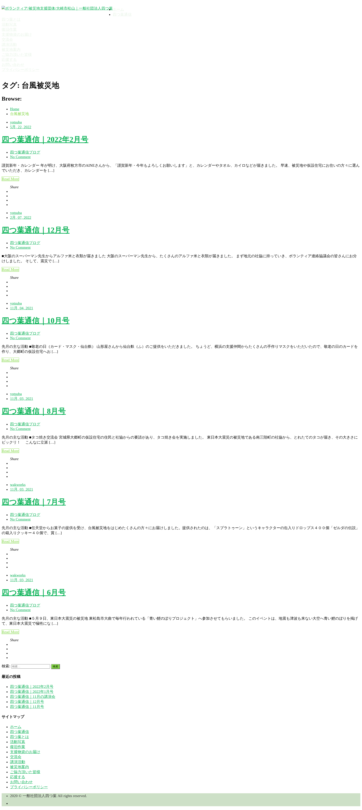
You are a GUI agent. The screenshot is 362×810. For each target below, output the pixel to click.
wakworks (18, 484)
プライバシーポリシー (20, 70)
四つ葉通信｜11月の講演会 (32, 697)
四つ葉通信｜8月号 (34, 411)
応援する (9, 60)
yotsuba (16, 122)
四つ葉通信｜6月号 (34, 592)
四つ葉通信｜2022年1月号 (31, 692)
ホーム (118, 9)
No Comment (20, 157)
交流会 (7, 39)
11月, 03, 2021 (21, 399)
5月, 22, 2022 (20, 127)
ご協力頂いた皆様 (17, 54)
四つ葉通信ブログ (25, 152)
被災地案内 (11, 49)
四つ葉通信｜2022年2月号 (45, 139)
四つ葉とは (11, 19)
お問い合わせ (13, 65)
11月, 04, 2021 (21, 308)
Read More (10, 179)
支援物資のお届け (17, 34)
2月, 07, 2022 (20, 217)
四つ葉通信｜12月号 (36, 230)
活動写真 (9, 24)
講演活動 (9, 44)
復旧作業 (9, 29)
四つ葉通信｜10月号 (36, 320)
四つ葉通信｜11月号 (27, 707)
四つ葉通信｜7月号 (34, 502)
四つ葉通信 (122, 14)
